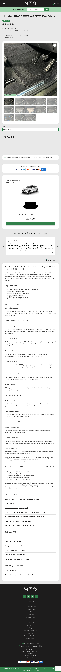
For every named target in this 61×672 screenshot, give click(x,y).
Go (47, 9)
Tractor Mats (30, 617)
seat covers (34, 485)
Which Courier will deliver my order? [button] (17, 559)
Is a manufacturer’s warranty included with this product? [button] (25, 517)
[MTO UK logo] (30, 3)
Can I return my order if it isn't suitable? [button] (19, 575)
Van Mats (30, 612)
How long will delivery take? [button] (15, 550)
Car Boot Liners (30, 604)
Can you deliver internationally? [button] (16, 546)
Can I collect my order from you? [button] (16, 537)
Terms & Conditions (30, 636)
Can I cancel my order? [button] (13, 570)
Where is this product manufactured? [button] (18, 521)
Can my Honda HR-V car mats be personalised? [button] (22, 499)
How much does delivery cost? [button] (16, 554)
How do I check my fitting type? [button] (16, 508)
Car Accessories (30, 609)
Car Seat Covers (30, 606)
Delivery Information (30, 630)
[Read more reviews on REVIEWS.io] (50, 260)
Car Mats (30, 601)
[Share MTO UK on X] (24, 596)
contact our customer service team (26, 459)
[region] (30, 246)
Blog (30, 628)
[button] (54, 45)
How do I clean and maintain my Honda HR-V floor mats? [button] (25, 512)
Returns (30, 633)
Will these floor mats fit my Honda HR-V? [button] (20, 525)
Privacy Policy (30, 638)
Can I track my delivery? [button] (13, 541)
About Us (30, 622)
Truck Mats (30, 614)
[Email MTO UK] (36, 596)
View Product (30, 223)
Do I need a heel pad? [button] (12, 503)
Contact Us (30, 625)
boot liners (23, 485)
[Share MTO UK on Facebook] (28, 596)
